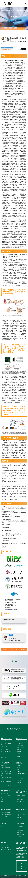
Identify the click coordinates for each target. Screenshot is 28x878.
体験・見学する (20, 799)
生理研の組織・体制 (6, 749)
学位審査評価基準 (5, 812)
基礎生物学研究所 (5, 847)
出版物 (18, 771)
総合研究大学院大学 (6, 849)
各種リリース (14, 649)
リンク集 (19, 836)
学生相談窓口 (4, 817)
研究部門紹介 (20, 741)
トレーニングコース (6, 785)
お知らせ (3, 826)
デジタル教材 (20, 778)
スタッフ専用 (21, 866)
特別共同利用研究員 (21, 801)
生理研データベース (21, 754)
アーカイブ (19, 782)
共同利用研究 (5, 763)
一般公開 (19, 780)
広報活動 (19, 763)
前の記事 (5, 649)
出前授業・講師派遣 (21, 773)
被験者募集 (19, 756)
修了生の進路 (4, 804)
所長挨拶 (3, 741)
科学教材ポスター (21, 776)
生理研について (5, 738)
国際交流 (19, 749)
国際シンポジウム (21, 747)
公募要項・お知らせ (6, 771)
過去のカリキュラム (21, 818)
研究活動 (19, 738)
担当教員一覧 (4, 793)
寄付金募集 (4, 799)
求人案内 (3, 757)
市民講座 (19, 765)
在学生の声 (4, 801)
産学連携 (19, 751)
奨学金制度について (6, 814)
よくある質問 (20, 830)
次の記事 (23, 649)
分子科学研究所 (5, 845)
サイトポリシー (20, 834)
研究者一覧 (19, 743)
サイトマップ (20, 832)
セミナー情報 (20, 745)
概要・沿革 (4, 747)
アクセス (3, 755)
